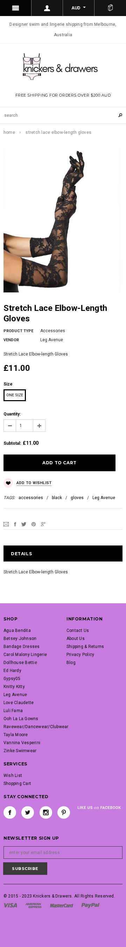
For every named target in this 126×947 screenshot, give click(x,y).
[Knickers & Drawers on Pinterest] (63, 812)
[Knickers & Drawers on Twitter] (27, 812)
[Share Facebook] (15, 523)
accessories (31, 497)
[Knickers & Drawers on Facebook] (10, 812)
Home (9, 132)
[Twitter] (23, 523)
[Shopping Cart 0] (110, 8)
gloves (77, 497)
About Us (75, 638)
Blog (71, 662)
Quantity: (12, 414)
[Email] (6, 523)
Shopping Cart (17, 783)
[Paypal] (90, 905)
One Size (14, 395)
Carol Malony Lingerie (25, 654)
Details (21, 553)
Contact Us (77, 630)
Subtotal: (12, 443)
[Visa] (10, 905)
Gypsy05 (12, 678)
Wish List (13, 775)
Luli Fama (13, 710)
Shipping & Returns (85, 646)
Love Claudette (19, 702)
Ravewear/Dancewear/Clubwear (36, 726)
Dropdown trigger (47, 8)
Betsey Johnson (20, 638)
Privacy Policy (80, 654)
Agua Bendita (17, 630)
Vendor (11, 340)
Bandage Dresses (22, 646)
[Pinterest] (33, 523)
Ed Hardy (12, 670)
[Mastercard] (61, 905)
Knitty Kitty (14, 686)
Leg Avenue (103, 497)
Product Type (18, 331)
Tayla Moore (16, 734)
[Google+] (43, 523)
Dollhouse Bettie (20, 662)
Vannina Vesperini (22, 742)
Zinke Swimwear (20, 750)
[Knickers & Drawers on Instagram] (46, 812)
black (57, 497)
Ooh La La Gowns (21, 718)
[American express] (33, 905)
